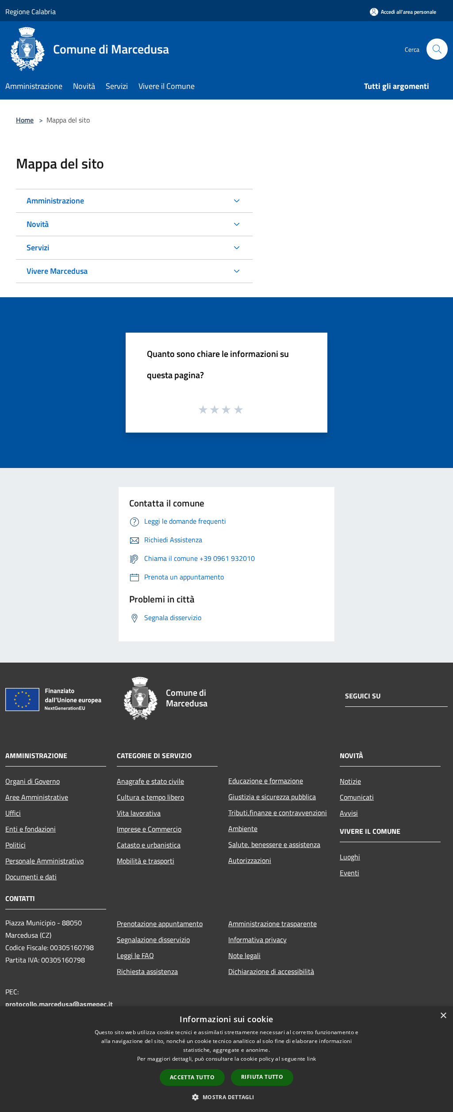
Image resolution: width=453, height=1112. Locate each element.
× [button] (443, 1015)
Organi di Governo (32, 781)
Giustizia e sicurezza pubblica (272, 796)
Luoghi (350, 856)
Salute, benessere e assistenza (274, 844)
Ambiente (242, 828)
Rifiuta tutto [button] (262, 1077)
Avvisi (349, 813)
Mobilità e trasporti (145, 860)
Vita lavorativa (139, 813)
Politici (15, 845)
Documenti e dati (31, 876)
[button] (226, 1097)
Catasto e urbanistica (148, 845)
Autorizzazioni (249, 860)
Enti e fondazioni (30, 829)
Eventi (349, 872)
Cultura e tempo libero (150, 797)
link (311, 1058)
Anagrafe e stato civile (150, 781)
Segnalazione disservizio (153, 939)
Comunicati (357, 797)
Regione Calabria (30, 11)
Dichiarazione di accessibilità (271, 971)
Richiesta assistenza (147, 971)
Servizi (38, 247)
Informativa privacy (257, 939)
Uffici (13, 813)
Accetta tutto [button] (192, 1077)
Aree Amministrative (36, 797)
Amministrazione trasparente (272, 923)
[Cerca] (437, 49)
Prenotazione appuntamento (160, 923)
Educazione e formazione (265, 780)
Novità (38, 224)
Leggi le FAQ (135, 955)
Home (25, 120)
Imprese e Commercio (149, 829)
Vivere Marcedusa (57, 271)
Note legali (244, 955)
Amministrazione (55, 201)
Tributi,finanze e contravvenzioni (277, 812)
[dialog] (226, 1059)
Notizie (350, 781)
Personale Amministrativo (44, 860)
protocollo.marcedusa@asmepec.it (59, 1004)
